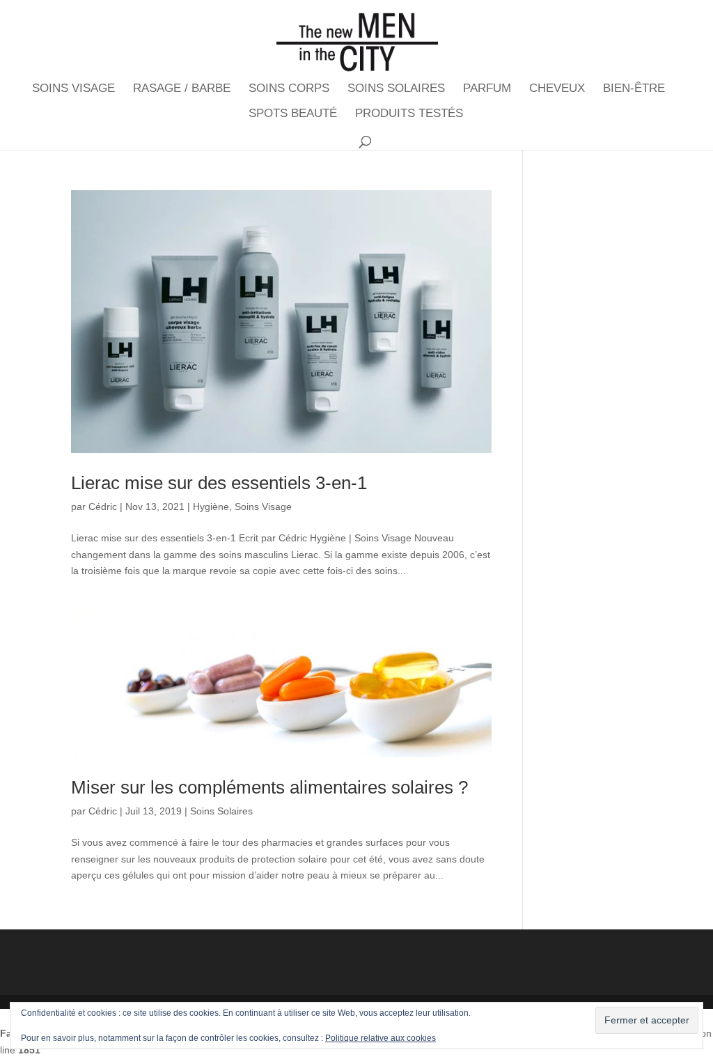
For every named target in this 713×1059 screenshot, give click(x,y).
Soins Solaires (396, 89)
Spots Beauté (293, 114)
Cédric (102, 506)
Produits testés (409, 114)
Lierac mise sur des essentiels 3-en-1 (219, 482)
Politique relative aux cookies (380, 1038)
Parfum (487, 89)
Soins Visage (73, 89)
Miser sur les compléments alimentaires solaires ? (269, 787)
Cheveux (557, 89)
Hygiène (211, 506)
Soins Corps (289, 89)
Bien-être (634, 89)
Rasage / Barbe (181, 89)
